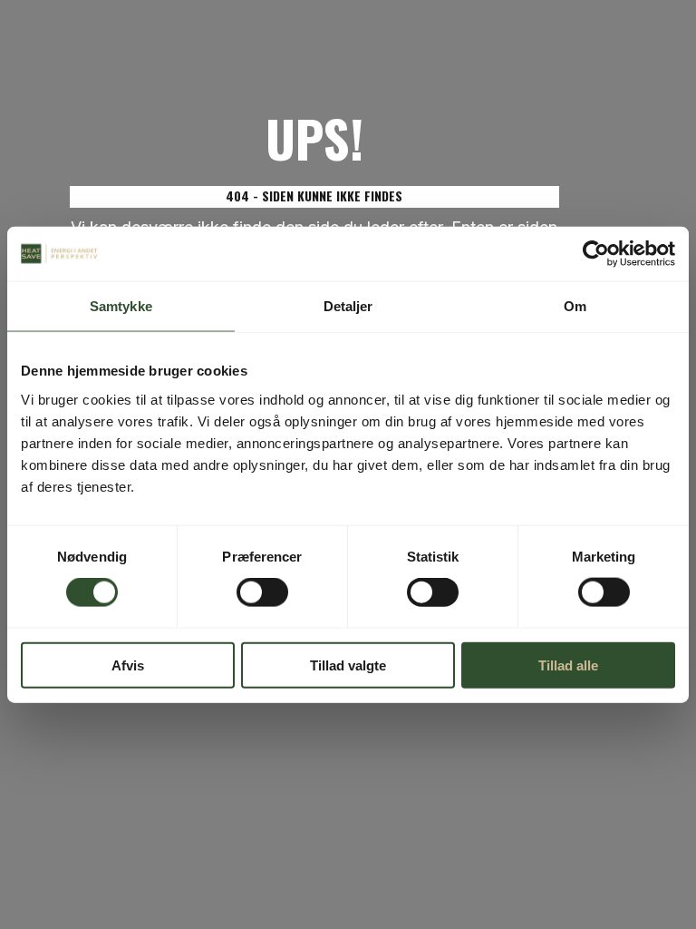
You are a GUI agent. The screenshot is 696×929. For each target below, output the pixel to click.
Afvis (127, 664)
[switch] (262, 592)
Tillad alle (568, 664)
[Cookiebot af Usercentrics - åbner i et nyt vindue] (596, 254)
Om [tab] (575, 306)
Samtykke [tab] (121, 306)
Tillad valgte (348, 664)
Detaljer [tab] (348, 306)
